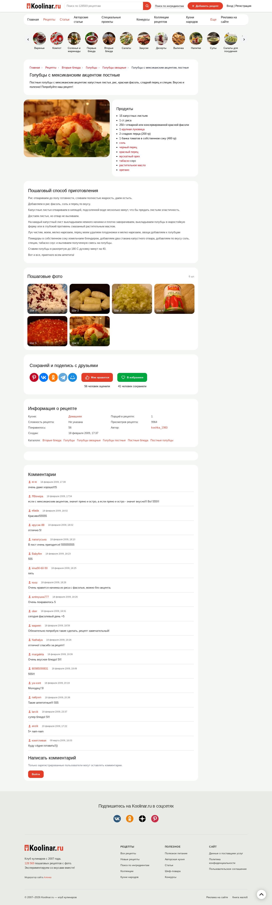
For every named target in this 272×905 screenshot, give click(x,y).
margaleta (38, 654)
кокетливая (39, 740)
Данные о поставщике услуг (226, 853)
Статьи (169, 865)
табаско (124, 160)
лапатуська (39, 539)
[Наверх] (261, 894)
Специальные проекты (111, 19)
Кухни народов (192, 19)
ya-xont (36, 683)
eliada (35, 510)
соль (122, 142)
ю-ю (34, 481)
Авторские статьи (81, 19)
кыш (34, 582)
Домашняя (75, 416)
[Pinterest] (34, 377)
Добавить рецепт (205, 6)
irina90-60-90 (40, 568)
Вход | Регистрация (239, 5)
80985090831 (40, 668)
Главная (33, 19)
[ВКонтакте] (43, 377)
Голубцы (69, 440)
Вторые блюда (52, 440)
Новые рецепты (130, 859)
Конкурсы (143, 19)
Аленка (47, 877)
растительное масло (132, 165)
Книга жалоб (240, 897)
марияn (36, 625)
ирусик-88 (38, 525)
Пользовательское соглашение (228, 868)
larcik (35, 711)
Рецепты (49, 19)
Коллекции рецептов (161, 19)
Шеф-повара (173, 871)
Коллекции (126, 871)
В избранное (135, 377)
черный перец (128, 147)
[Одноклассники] (53, 377)
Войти (36, 774)
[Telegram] (62, 377)
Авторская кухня (175, 859)
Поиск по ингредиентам (169, 5)
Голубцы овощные (89, 440)
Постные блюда (138, 440)
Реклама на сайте (229, 19)
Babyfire (37, 553)
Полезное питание (176, 853)
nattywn (36, 697)
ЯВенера (37, 496)
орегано (124, 169)
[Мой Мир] (72, 377)
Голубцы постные (114, 440)
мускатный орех (129, 156)
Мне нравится (100, 377)
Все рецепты (128, 853)
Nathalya (37, 639)
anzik (35, 726)
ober (34, 611)
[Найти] (147, 6)
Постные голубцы (161, 440)
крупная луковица (133, 129)
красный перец (128, 151)
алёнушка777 (40, 596)
